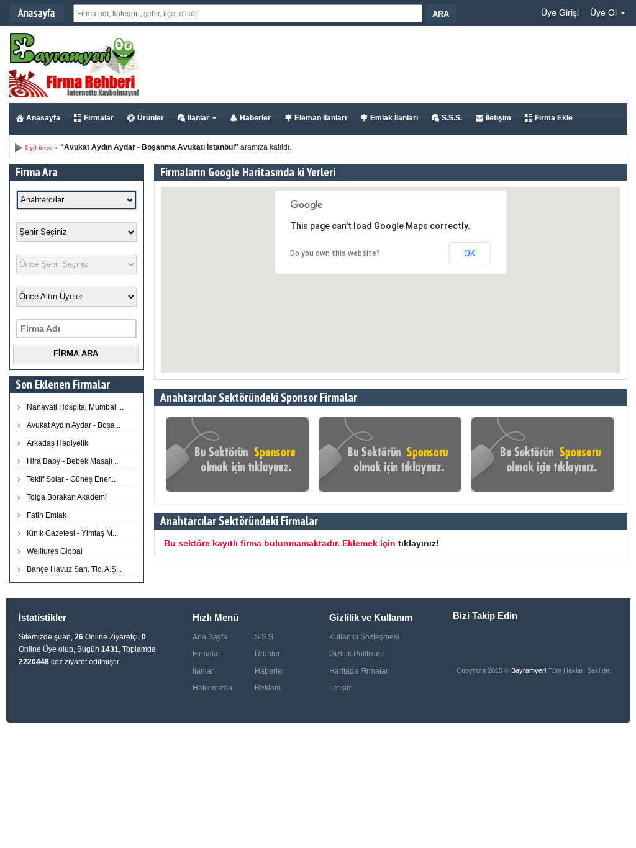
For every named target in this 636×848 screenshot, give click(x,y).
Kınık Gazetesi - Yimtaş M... (72, 533)
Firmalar (99, 118)
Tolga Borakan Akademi (67, 497)
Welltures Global (55, 551)
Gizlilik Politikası (356, 653)
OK (469, 253)
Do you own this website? (335, 253)
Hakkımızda (212, 687)
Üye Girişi (560, 12)
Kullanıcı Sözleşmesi (364, 637)
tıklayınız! (418, 543)
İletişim (498, 118)
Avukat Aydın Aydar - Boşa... (73, 425)
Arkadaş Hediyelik (57, 443)
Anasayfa (43, 118)
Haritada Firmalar (358, 671)
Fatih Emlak (46, 515)
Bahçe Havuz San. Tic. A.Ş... (74, 569)
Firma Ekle (554, 118)
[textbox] (248, 13)
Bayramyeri (529, 670)
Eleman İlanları (320, 118)
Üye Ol (604, 12)
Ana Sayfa (210, 637)
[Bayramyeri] (74, 95)
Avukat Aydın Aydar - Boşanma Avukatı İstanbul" (151, 147)
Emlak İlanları (394, 118)
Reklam (268, 687)
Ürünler (150, 118)
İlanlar (198, 118)
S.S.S (264, 637)
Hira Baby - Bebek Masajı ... (73, 461)
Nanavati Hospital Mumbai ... (75, 407)
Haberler (255, 118)
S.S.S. (452, 118)
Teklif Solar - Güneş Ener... (71, 479)
